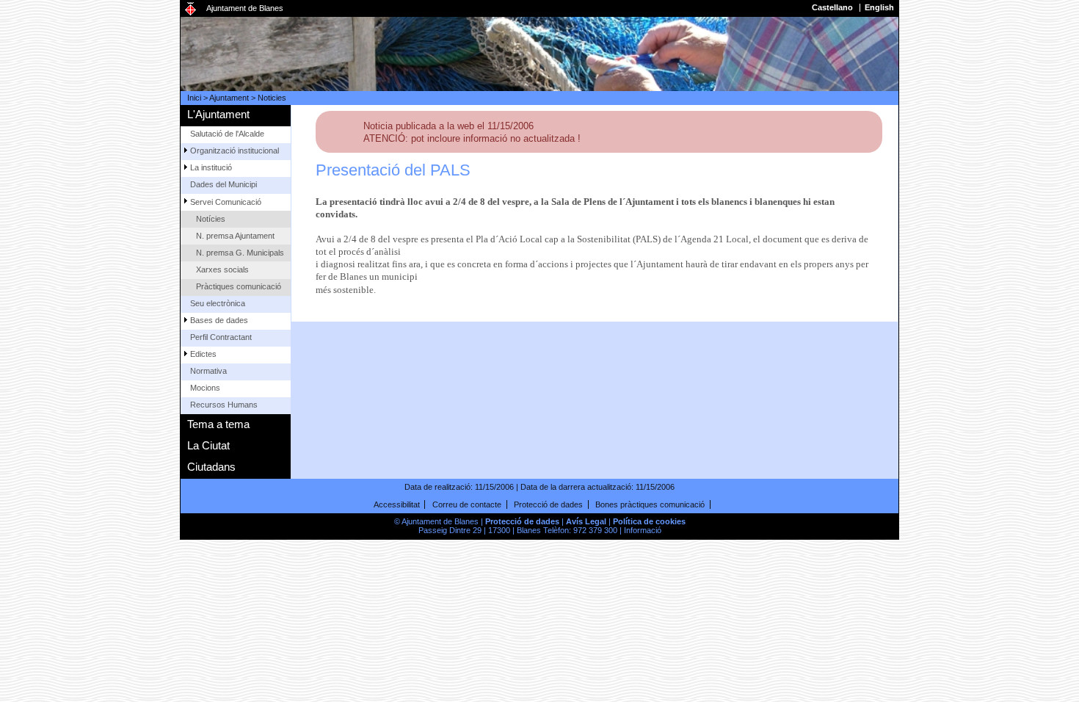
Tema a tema (218, 424)
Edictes (203, 354)
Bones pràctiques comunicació (650, 504)
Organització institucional (234, 150)
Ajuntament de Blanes (244, 8)
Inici (194, 97)
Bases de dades (219, 320)
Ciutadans (211, 466)
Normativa (208, 370)
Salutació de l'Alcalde (227, 133)
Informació (642, 530)
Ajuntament (229, 97)
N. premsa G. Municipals (240, 252)
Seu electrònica (217, 303)
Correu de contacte (466, 504)
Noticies (272, 97)
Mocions (205, 387)
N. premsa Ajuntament (235, 235)
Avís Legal (586, 521)
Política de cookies (649, 521)
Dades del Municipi (223, 184)
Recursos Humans (224, 404)
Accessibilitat (397, 504)
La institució (211, 167)
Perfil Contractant (221, 337)
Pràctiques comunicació (238, 286)
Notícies (210, 218)
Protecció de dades (548, 504)
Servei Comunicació (225, 202)
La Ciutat (208, 445)
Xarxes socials (222, 269)
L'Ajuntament (218, 114)
